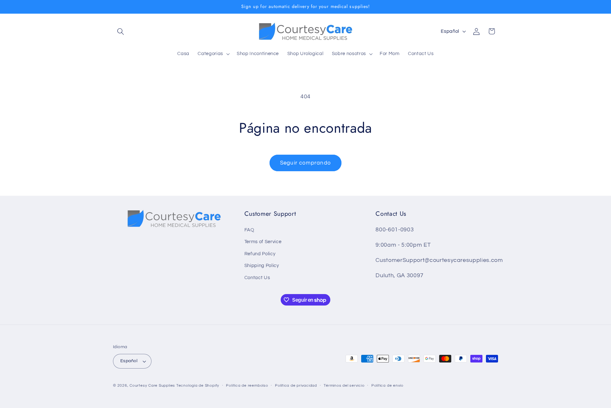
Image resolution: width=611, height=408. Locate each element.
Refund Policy (260, 253)
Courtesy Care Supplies (152, 385)
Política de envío (387, 385)
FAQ (249, 229)
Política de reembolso (247, 385)
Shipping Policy (261, 265)
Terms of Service (263, 241)
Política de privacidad (296, 385)
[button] (120, 31)
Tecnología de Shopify (197, 385)
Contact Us (257, 277)
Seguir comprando (305, 162)
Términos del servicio (344, 385)
